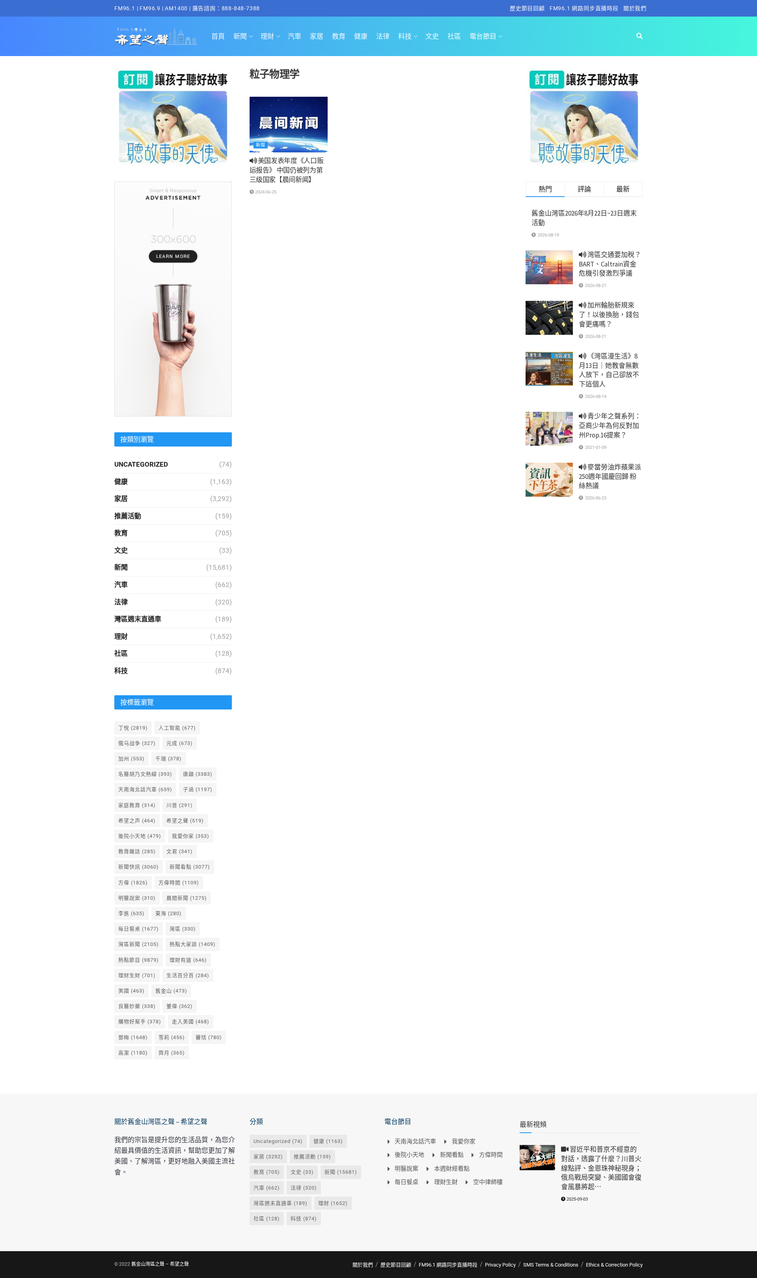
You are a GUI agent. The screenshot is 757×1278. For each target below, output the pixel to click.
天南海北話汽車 (145, 789)
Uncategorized (141, 464)
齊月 (171, 1053)
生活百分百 (187, 975)
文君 (179, 851)
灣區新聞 (138, 944)
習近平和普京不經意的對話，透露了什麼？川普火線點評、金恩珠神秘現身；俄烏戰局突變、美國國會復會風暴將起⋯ (601, 1168)
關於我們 (635, 8)
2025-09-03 (576, 1199)
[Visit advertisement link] (173, 117)
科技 (405, 36)
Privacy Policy (500, 1265)
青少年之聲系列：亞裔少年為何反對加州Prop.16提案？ (610, 425)
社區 (454, 36)
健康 (360, 36)
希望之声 (137, 821)
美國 (131, 991)
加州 (131, 759)
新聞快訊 (138, 867)
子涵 (198, 789)
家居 (316, 36)
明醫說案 (137, 898)
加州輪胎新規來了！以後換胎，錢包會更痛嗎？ (609, 314)
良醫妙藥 (137, 1006)
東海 (168, 913)
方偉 (133, 883)
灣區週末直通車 (137, 619)
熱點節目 (138, 960)
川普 (179, 805)
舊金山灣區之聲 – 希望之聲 (160, 1264)
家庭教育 (137, 805)
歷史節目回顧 (527, 8)
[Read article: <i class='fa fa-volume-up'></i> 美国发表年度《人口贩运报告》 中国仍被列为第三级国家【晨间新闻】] (289, 125)
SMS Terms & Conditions (550, 1265)
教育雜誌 (137, 851)
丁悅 (133, 728)
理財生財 (137, 975)
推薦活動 (127, 516)
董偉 (179, 1006)
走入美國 (190, 1022)
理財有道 (188, 960)
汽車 (294, 36)
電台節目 (483, 36)
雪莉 (171, 1037)
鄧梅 (133, 1037)
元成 (179, 743)
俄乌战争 (137, 743)
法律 (383, 36)
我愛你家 (190, 836)
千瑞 (168, 759)
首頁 (218, 36)
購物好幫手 (139, 1022)
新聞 (240, 36)
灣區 (183, 929)
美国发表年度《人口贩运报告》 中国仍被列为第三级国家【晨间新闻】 (287, 170)
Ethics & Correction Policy (614, 1265)
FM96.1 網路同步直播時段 (584, 8)
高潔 (133, 1053)
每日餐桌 (138, 929)
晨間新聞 (186, 898)
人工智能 (177, 728)
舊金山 (171, 991)
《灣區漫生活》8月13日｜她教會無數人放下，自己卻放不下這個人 (609, 370)
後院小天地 (139, 836)
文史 (432, 36)
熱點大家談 (193, 944)
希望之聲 (185, 821)
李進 (131, 913)
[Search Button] (639, 36)
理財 (267, 36)
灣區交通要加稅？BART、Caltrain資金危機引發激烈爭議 (610, 264)
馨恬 (209, 1037)
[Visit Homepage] (156, 36)
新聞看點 (190, 867)
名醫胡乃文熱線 (145, 774)
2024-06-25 (265, 192)
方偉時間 (178, 883)
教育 (338, 36)
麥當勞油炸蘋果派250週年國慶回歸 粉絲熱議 (610, 476)
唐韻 (198, 774)
